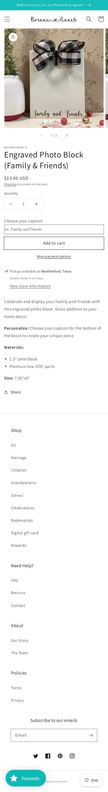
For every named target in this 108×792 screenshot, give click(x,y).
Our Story (19, 640)
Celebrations (22, 507)
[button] (7, 19)
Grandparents (23, 482)
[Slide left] (41, 135)
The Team (19, 652)
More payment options (54, 256)
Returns (18, 592)
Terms (16, 687)
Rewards (18, 545)
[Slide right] (66, 135)
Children (19, 470)
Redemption (22, 520)
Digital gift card (24, 532)
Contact (18, 605)
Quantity (11, 193)
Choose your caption (23, 220)
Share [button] (16, 391)
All (13, 445)
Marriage (19, 457)
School (17, 495)
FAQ (14, 580)
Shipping (10, 184)
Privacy (17, 700)
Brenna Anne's (58, 781)
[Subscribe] (91, 735)
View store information (30, 286)
